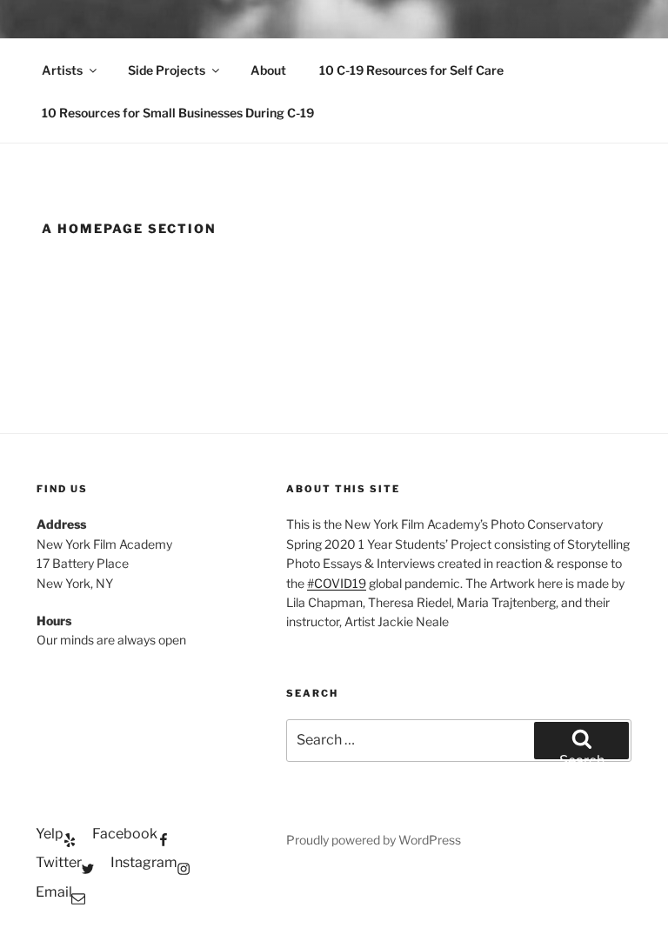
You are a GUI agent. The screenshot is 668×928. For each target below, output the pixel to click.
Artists (62, 70)
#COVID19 (336, 583)
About (268, 70)
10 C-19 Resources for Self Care (411, 70)
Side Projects (166, 70)
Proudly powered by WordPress (373, 839)
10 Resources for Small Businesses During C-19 (178, 112)
